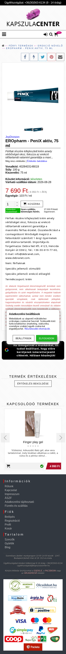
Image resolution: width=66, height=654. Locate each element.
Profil (8, 524)
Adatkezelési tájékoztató (19, 501)
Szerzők (10, 539)
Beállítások (23, 338)
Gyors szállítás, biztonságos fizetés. (30, 210)
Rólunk (9, 486)
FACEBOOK (50, 571)
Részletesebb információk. (38, 329)
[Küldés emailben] (60, 57)
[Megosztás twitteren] (43, 57)
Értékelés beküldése (37, 161)
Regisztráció (12, 520)
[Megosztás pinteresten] (51, 57)
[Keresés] (51, 34)
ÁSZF (8, 498)
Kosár (8, 528)
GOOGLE (38, 571)
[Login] (45, 35)
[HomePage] (33, 17)
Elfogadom (46, 338)
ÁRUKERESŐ (30, 573)
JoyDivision (12, 136)
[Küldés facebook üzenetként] (34, 57)
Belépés (10, 516)
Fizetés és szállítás (16, 505)
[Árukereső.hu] (22, 590)
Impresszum (12, 494)
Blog (7, 547)
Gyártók (9, 543)
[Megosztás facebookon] (25, 57)
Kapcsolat (11, 490)
